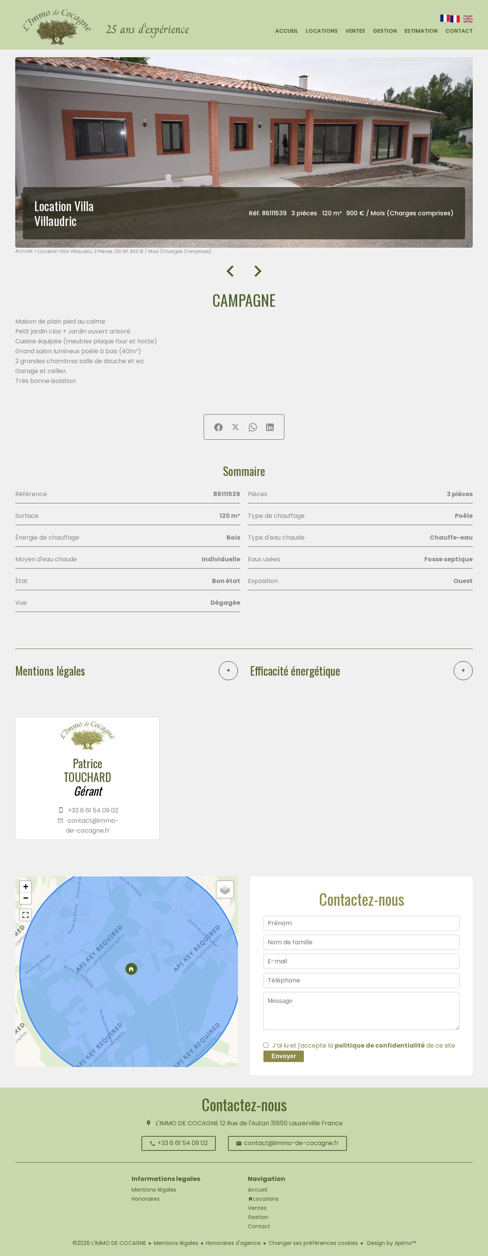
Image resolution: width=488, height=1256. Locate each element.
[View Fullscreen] (25, 915)
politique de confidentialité (380, 1045)
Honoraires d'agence (233, 1243)
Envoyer (283, 1056)
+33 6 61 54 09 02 (93, 810)
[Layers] (225, 889)
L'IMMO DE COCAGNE (187, 1123)
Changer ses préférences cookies (313, 1243)
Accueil (23, 250)
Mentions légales (176, 1243)
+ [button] (25, 886)
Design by (391, 1243)
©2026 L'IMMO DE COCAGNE (109, 1243)
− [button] (25, 898)
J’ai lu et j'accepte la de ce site (363, 1045)
